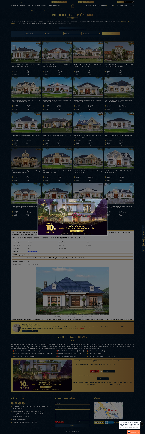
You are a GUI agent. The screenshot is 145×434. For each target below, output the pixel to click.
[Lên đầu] (142, 424)
